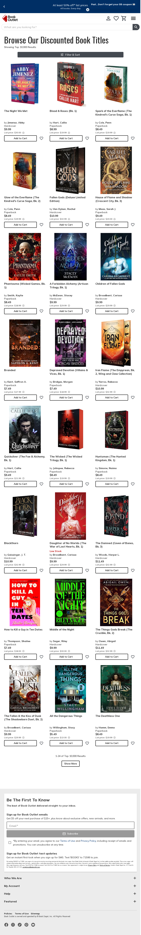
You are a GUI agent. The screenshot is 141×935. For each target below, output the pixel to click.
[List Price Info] (23, 132)
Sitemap (35, 913)
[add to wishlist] (41, 138)
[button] (113, 4)
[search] (136, 27)
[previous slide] (4, 6)
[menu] (133, 18)
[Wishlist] (116, 18)
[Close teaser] (87, 9)
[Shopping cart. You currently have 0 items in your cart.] (124, 18)
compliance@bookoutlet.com (31, 867)
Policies (8, 913)
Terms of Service (105, 865)
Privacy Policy (92, 865)
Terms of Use (22, 913)
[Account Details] (108, 18)
